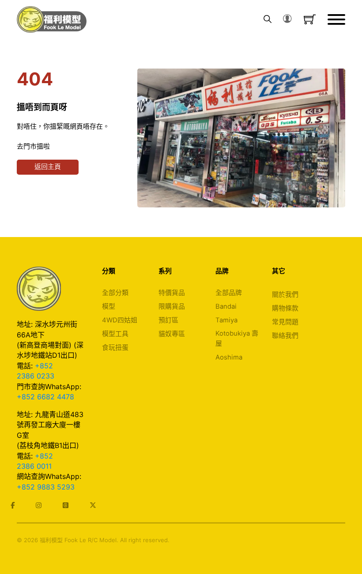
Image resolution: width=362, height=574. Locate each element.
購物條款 (285, 308)
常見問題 (285, 322)
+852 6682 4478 (45, 396)
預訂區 (168, 320)
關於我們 (285, 294)
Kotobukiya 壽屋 (236, 338)
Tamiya (226, 320)
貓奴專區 (171, 334)
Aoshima (228, 357)
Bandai (226, 306)
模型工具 (115, 334)
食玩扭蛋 (115, 348)
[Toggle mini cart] (310, 19)
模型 (108, 306)
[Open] (336, 19)
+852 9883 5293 (46, 486)
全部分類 (115, 293)
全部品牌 (228, 293)
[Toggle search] (268, 19)
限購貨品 (171, 306)
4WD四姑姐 (119, 320)
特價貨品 (171, 293)
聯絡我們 (285, 336)
